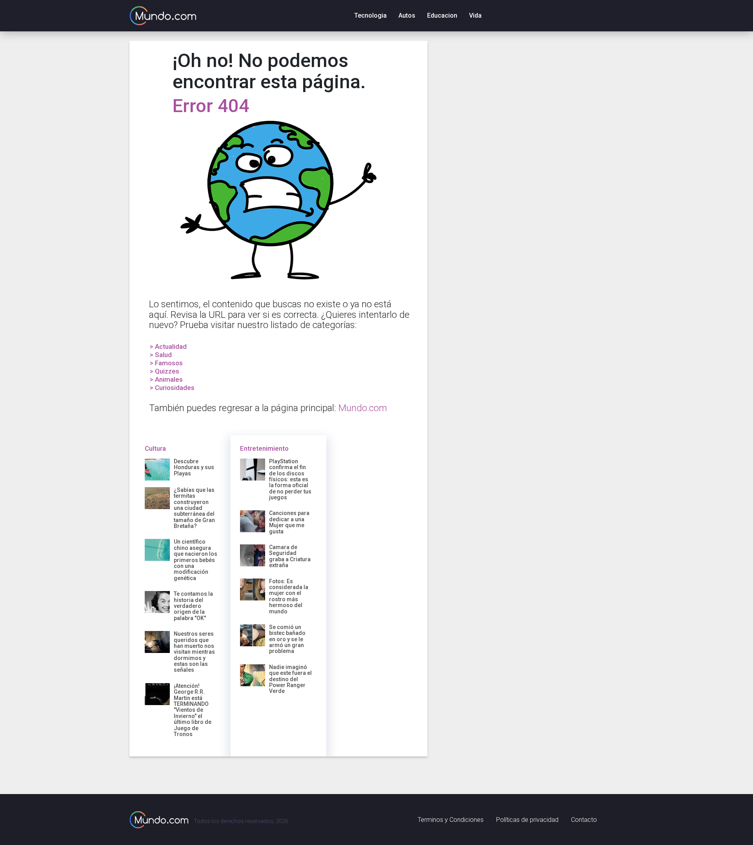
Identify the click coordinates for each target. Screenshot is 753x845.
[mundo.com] (158, 819)
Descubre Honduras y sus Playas (194, 467)
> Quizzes (164, 371)
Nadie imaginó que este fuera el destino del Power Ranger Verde (290, 679)
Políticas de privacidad (527, 819)
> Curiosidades (172, 388)
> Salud (161, 355)
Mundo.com (362, 408)
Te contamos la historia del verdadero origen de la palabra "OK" (193, 606)
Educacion (442, 15)
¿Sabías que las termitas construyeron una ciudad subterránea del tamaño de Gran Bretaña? (194, 508)
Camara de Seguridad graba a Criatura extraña (290, 556)
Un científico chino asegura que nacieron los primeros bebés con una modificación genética (195, 560)
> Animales (166, 379)
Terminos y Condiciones (451, 819)
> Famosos (166, 363)
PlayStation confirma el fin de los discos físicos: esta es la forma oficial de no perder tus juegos (290, 479)
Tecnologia (370, 15)
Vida (475, 15)
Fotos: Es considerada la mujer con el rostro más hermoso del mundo (288, 596)
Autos (406, 15)
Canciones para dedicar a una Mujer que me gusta (289, 522)
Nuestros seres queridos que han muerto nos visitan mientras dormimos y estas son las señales (194, 652)
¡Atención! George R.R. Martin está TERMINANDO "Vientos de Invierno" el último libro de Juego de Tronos (192, 710)
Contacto (584, 819)
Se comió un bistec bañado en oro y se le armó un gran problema (287, 639)
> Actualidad (168, 346)
